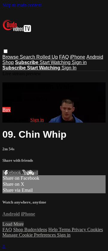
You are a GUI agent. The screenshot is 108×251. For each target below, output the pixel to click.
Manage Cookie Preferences (29, 234)
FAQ (64, 57)
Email (32, 172)
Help (53, 229)
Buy (6, 109)
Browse (11, 57)
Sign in (79, 62)
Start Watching (56, 62)
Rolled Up (47, 57)
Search (28, 57)
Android (94, 57)
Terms (65, 229)
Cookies (95, 229)
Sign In (69, 67)
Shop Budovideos (30, 229)
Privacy (79, 229)
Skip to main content (21, 5)
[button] (6, 51)
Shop (8, 62)
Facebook (12, 172)
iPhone (77, 57)
